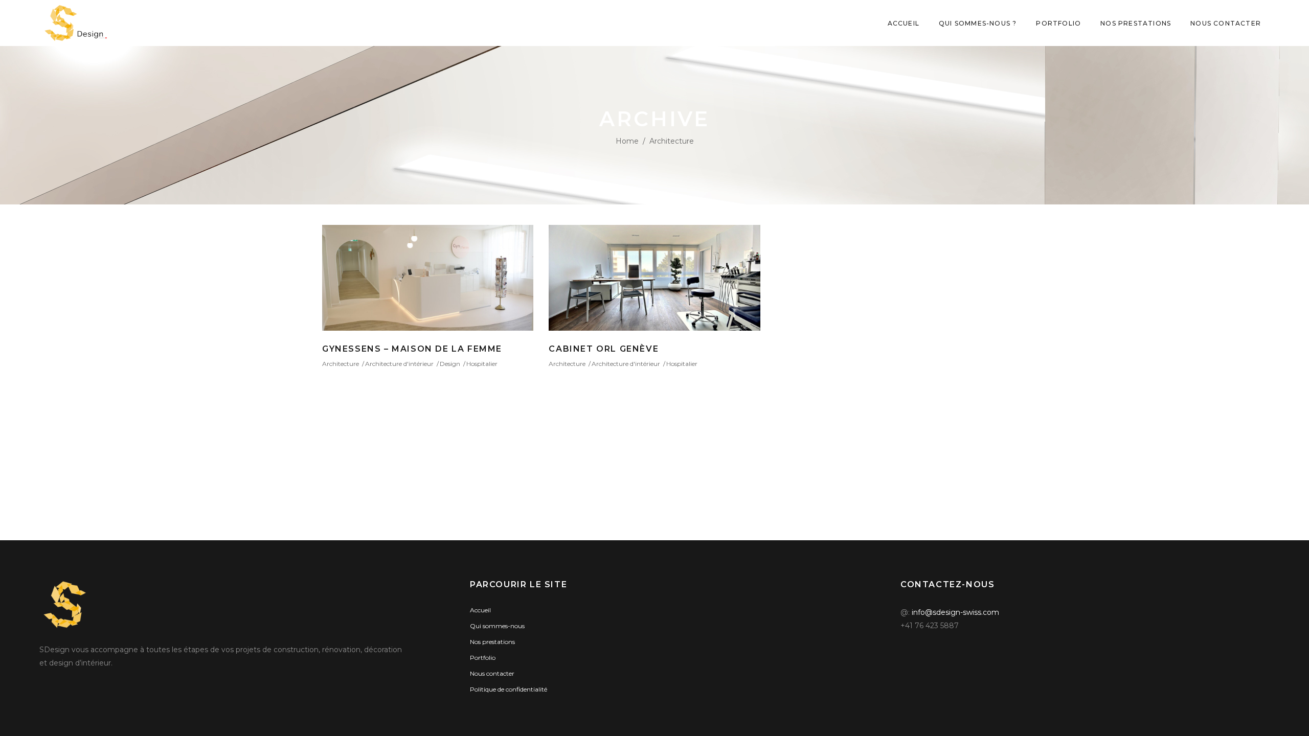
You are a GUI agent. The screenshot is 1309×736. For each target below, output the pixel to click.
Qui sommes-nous (497, 626)
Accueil (480, 610)
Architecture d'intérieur (399, 363)
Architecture (340, 363)
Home (627, 141)
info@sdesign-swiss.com (955, 612)
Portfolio (482, 657)
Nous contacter (492, 673)
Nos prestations (492, 642)
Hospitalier (482, 363)
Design (450, 363)
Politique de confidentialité (508, 689)
